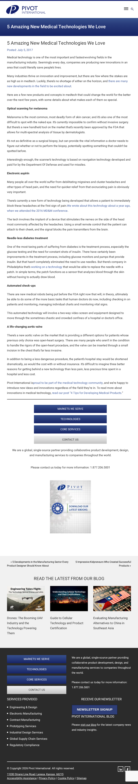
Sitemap (81, 778)
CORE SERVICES (70, 429)
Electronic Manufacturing (26, 713)
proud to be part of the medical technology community (68, 383)
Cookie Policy (66, 778)
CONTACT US (70, 440)
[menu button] (126, 9)
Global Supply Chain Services (28, 739)
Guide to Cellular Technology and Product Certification (66, 623)
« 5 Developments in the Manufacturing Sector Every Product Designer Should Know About (37, 564)
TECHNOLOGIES (70, 419)
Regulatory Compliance (25, 745)
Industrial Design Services (26, 732)
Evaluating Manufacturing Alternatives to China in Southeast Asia (110, 623)
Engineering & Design (23, 707)
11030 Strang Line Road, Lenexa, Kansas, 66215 (35, 774)
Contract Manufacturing (25, 720)
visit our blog (88, 725)
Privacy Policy (47, 778)
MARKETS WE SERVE (70, 409)
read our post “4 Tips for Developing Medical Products (86, 393)
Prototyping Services (23, 726)
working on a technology (46, 267)
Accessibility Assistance (22, 778)
